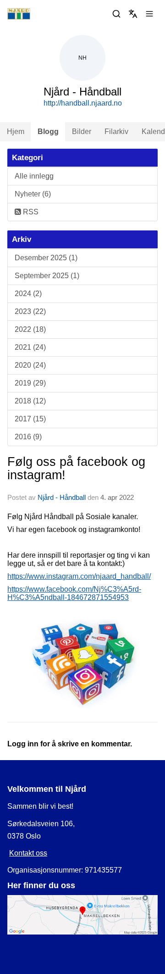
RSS (29, 212)
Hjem (15, 131)
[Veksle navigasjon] (149, 14)
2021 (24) (30, 347)
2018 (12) (30, 401)
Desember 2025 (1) (46, 258)
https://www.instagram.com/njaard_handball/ (79, 576)
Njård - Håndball (62, 497)
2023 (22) (30, 311)
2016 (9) (28, 437)
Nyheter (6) (33, 194)
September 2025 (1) (47, 276)
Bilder (81, 131)
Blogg (48, 131)
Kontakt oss (28, 853)
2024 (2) (28, 293)
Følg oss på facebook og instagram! (76, 468)
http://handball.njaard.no (83, 103)
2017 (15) (30, 419)
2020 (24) (30, 365)
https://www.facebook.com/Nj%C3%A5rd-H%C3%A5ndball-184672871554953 (74, 593)
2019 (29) (30, 383)
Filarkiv (116, 131)
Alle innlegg (34, 176)
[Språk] (133, 14)
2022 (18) (30, 329)
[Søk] (116, 14)
